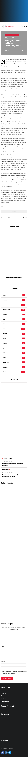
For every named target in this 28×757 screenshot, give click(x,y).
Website (3, 661)
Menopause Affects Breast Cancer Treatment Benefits (12, 516)
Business (6, 406)
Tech (5, 442)
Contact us (4, 696)
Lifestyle (8, 35)
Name (3, 646)
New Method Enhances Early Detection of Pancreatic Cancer (20, 253)
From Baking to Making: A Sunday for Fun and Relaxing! (6, 253)
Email (3, 654)
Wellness (15, 35)
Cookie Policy (4, 699)
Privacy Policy (5, 701)
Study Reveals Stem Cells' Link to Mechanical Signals (13, 552)
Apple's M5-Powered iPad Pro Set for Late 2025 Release (12, 452)
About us (3, 693)
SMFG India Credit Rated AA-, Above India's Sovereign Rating (14, 416)
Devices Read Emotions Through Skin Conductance (12, 587)
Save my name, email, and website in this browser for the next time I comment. (14, 672)
